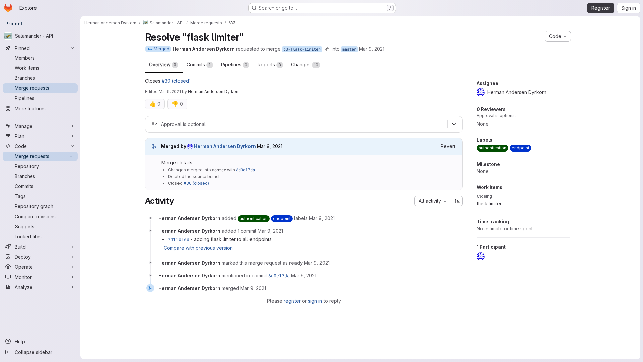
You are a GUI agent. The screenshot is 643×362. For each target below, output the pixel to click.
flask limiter (489, 203)
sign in (315, 301)
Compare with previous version (198, 248)
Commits (199, 64)
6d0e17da (245, 170)
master (349, 49)
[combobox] (433, 201)
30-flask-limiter (302, 49)
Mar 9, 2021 (371, 49)
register (292, 301)
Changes (304, 64)
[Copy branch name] (327, 49)
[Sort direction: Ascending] (457, 201)
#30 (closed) (176, 81)
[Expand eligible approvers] (454, 124)
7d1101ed (178, 239)
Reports (269, 64)
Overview (162, 64)
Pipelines (234, 64)
